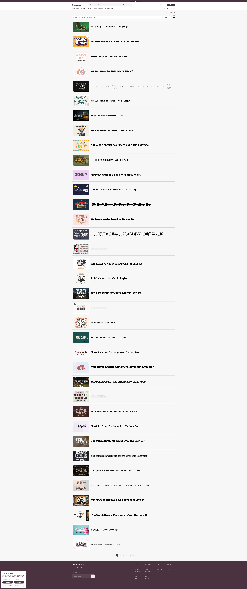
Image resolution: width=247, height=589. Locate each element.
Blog (146, 576)
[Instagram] (72, 567)
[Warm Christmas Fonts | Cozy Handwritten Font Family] (81, 101)
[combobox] (106, 5)
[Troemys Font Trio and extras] (81, 86)
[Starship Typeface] (81, 160)
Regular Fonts (137, 571)
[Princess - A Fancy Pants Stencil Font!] (81, 530)
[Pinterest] (77, 567)
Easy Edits (147, 571)
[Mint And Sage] (81, 515)
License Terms (159, 567)
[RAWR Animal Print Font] (81, 544)
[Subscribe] (93, 576)
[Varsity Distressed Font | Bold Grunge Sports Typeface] (81, 293)
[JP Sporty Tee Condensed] (81, 396)
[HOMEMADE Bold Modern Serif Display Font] (81, 352)
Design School (148, 574)
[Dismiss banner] (174, 1)
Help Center (147, 578)
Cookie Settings (172, 586)
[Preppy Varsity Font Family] (81, 145)
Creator (147, 569)
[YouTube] (81, 567)
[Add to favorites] (88, 23)
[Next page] (133, 555)
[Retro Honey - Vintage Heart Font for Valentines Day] (81, 219)
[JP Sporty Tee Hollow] (81, 485)
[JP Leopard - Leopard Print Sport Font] (81, 249)
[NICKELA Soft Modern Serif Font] (81, 426)
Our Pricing (147, 567)
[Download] (85, 23)
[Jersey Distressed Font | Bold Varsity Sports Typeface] (81, 456)
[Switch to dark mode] (156, 5)
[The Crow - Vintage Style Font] (81, 27)
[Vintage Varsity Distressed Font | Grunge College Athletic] (81, 411)
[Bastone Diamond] (81, 204)
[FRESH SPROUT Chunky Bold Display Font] (81, 71)
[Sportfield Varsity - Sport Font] (81, 382)
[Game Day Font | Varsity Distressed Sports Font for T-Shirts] (81, 263)
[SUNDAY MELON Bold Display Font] (81, 56)
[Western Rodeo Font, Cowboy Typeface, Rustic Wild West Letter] (81, 500)
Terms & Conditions (160, 574)
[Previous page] (113, 555)
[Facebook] (74, 567)
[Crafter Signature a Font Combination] (81, 470)
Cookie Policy (159, 571)
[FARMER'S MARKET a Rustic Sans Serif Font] (81, 322)
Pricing (160, 4)
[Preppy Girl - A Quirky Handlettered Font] (81, 337)
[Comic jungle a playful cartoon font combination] (81, 41)
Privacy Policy (159, 569)
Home (73, 12)
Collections (137, 580)
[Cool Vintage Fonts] (81, 234)
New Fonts (137, 569)
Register (168, 569)
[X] (79, 567)
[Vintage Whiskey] (81, 115)
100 (130, 555)
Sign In (164, 4)
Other (136, 578)
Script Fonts (137, 574)
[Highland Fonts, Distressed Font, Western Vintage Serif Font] (81, 130)
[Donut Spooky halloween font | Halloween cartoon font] (81, 175)
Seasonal (136, 576)
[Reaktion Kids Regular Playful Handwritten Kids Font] (81, 278)
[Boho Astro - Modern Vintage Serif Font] (81, 441)
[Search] (123, 5)
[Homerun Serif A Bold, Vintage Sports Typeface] (81, 189)
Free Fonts (137, 567)
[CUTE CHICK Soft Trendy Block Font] (81, 308)
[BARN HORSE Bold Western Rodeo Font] (81, 367)
